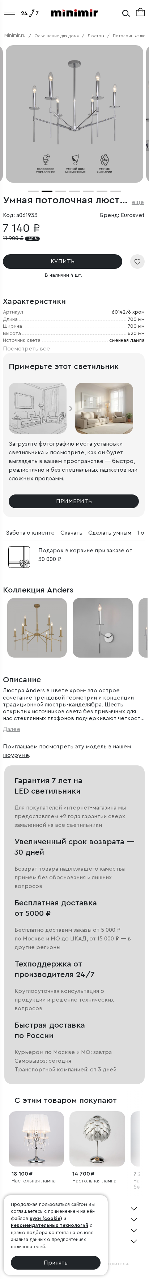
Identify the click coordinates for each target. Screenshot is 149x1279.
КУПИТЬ (62, 261)
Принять (56, 1263)
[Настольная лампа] (36, 1139)
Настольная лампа (34, 1181)
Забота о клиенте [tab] (30, 533)
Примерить (74, 501)
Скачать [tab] (71, 533)
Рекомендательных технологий (49, 1225)
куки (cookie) (46, 1218)
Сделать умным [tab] (109, 533)
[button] (33, 191)
